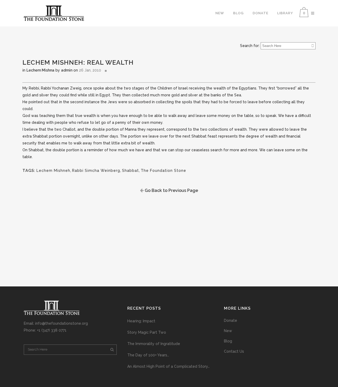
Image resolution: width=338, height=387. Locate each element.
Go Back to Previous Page (171, 190)
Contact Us (234, 351)
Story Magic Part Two (146, 332)
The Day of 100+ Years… (148, 355)
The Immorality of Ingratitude (153, 344)
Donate (230, 320)
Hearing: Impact (141, 321)
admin (66, 70)
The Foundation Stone (163, 170)
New (228, 331)
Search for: (250, 46)
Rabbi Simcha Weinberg (96, 170)
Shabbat (130, 170)
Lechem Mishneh (53, 170)
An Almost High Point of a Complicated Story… (168, 366)
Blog (228, 341)
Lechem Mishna (40, 70)
